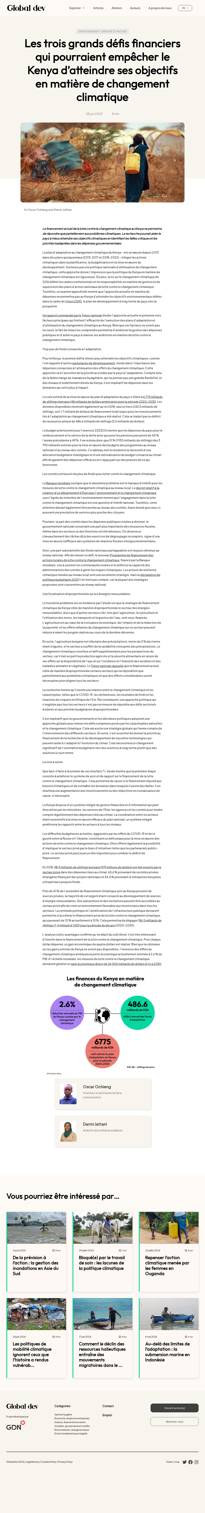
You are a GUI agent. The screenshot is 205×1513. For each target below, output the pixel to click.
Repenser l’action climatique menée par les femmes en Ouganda (167, 1265)
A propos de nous (160, 8)
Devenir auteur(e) (174, 1408)
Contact (108, 1406)
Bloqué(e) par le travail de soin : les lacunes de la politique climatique (102, 1263)
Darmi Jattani (95, 1124)
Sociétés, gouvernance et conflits (72, 1425)
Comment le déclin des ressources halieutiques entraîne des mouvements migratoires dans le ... (102, 1354)
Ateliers (117, 8)
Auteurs (135, 8)
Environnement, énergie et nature (103, 31)
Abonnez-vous (174, 1421)
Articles (98, 8)
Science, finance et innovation (70, 1422)
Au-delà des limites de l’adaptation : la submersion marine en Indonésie (167, 1352)
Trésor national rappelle (107, 666)
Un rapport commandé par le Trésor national (72, 315)
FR (183, 8)
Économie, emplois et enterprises (72, 1418)
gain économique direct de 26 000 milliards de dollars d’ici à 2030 (116, 964)
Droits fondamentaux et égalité (70, 1433)
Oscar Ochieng (97, 1086)
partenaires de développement (93, 363)
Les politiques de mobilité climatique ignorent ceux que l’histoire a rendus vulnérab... (32, 1354)
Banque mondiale (58, 483)
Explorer (75, 8)
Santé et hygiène (63, 1414)
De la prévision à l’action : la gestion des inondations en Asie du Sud (35, 1265)
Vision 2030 (73, 301)
